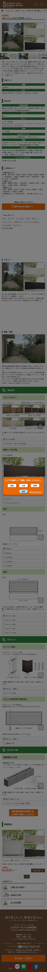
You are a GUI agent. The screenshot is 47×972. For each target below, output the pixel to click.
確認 (23, 491)
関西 (35, 485)
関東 (12, 485)
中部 (23, 485)
